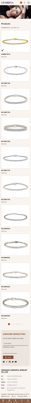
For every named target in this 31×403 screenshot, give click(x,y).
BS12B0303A (5, 228)
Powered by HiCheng (22, 396)
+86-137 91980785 (12, 382)
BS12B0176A (5, 141)
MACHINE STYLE (15, 28)
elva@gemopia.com (12, 385)
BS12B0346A (5, 315)
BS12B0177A (5, 170)
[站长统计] (13, 396)
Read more (4, 57)
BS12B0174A (5, 83)
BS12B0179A (5, 199)
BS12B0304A (5, 257)
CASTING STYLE (5, 28)
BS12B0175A (5, 112)
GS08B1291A (5, 54)
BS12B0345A (5, 286)
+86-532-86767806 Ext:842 (14, 376)
